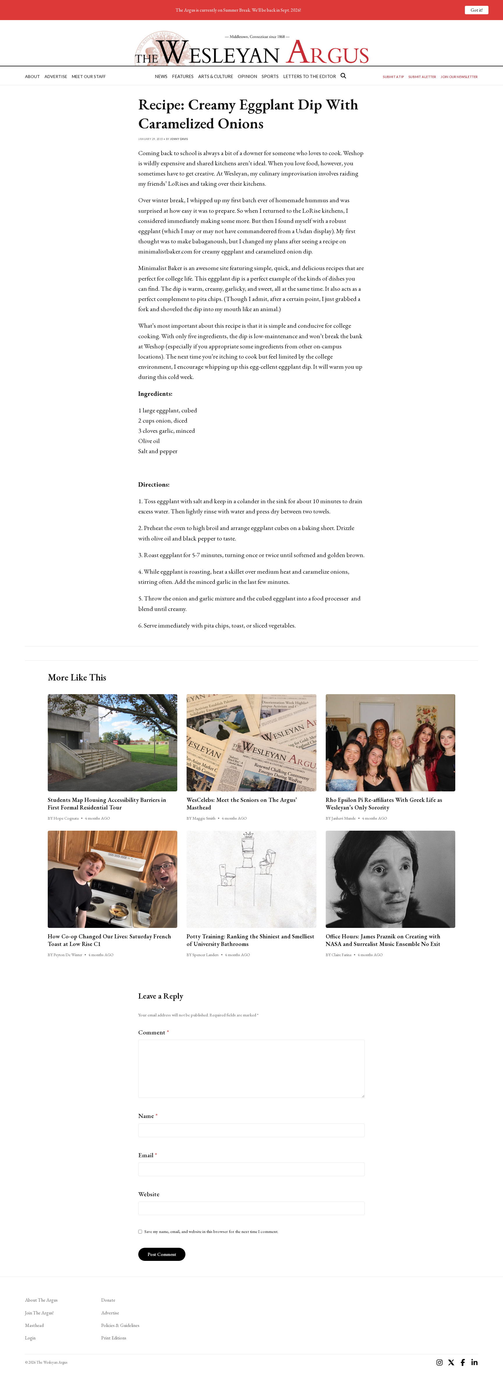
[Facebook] (462, 1362)
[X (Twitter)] (451, 1362)
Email (147, 1155)
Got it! (477, 10)
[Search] (343, 75)
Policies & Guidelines (120, 1325)
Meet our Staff (89, 76)
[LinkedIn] (474, 1362)
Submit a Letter (422, 77)
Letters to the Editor (309, 76)
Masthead (34, 1325)
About (32, 76)
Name (148, 1116)
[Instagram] (439, 1362)
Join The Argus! (39, 1313)
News (161, 76)
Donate (108, 1300)
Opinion (247, 76)
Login (30, 1338)
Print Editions (113, 1338)
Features (183, 76)
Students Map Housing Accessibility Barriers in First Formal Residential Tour (107, 803)
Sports (270, 76)
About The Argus (41, 1300)
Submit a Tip (393, 77)
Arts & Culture (215, 76)
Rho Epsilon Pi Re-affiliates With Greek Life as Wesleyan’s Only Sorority (384, 803)
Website (149, 1194)
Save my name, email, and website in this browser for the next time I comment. (211, 1231)
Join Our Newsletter (459, 77)
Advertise (56, 76)
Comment (153, 1032)
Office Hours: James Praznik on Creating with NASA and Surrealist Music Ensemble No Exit (383, 940)
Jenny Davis (179, 139)
